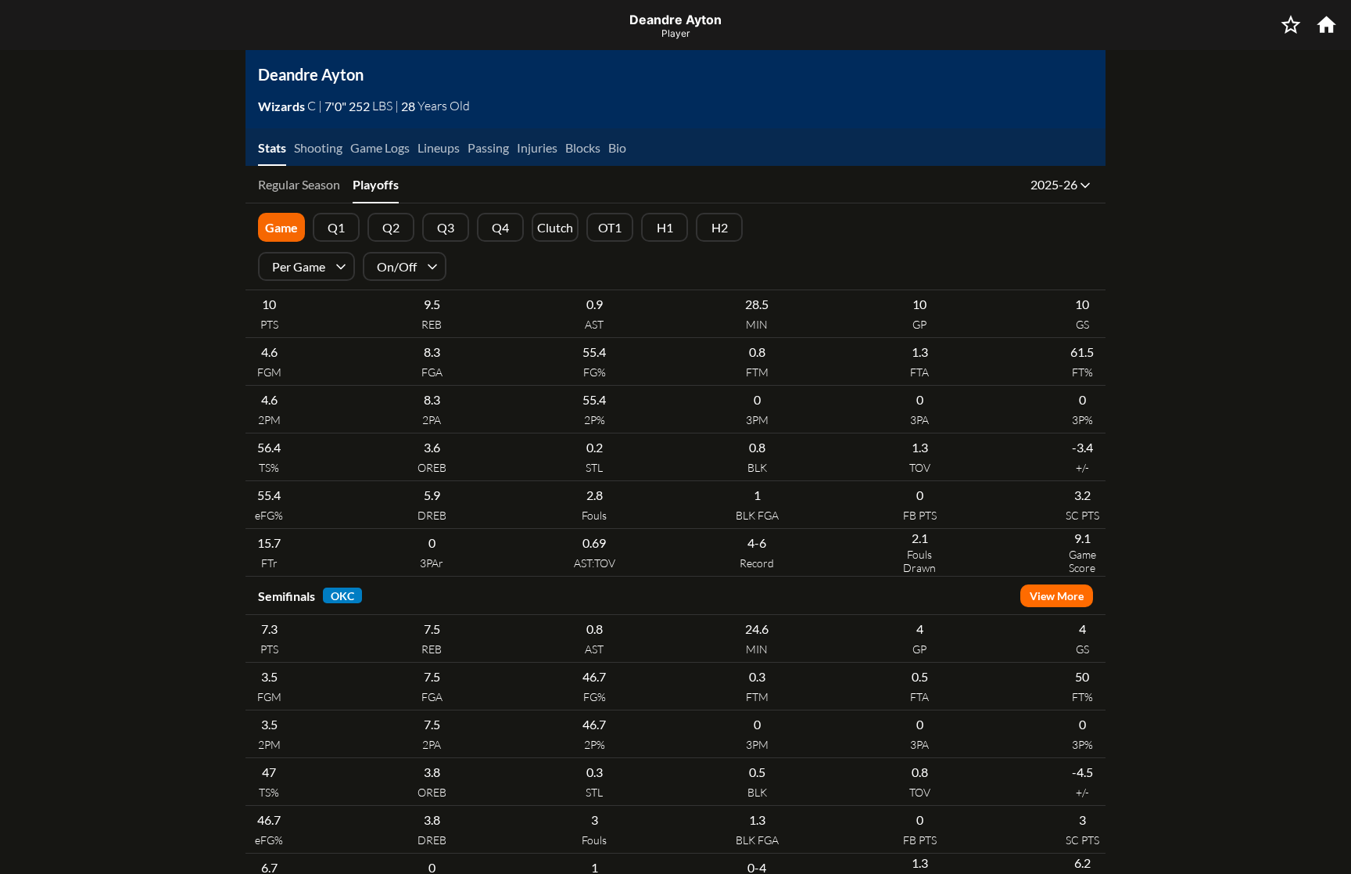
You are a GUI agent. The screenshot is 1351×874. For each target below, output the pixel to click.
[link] (282, 106)
